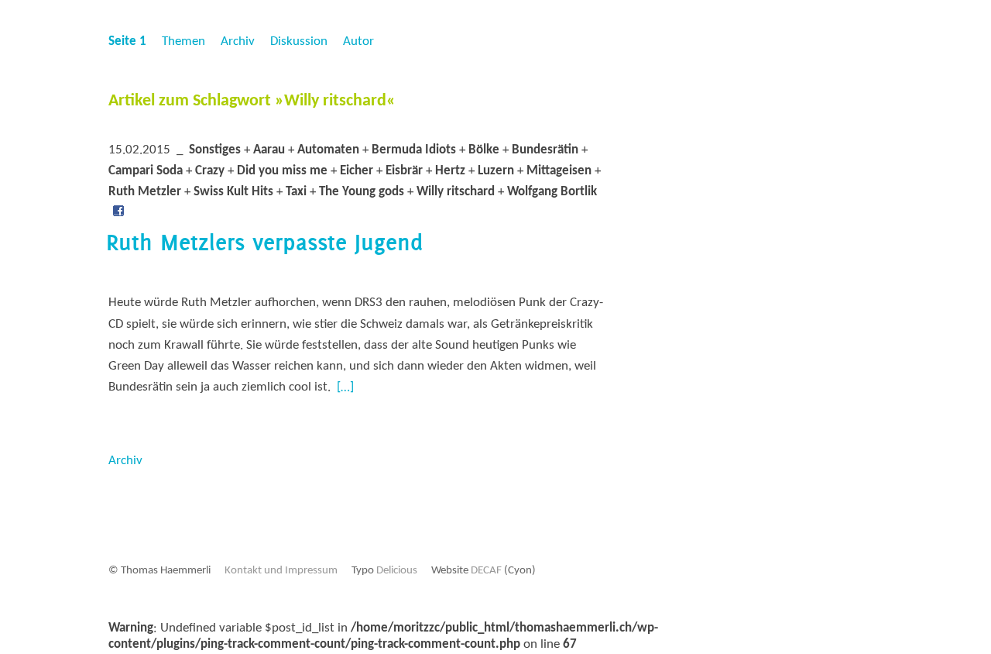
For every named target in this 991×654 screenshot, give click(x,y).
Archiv (238, 41)
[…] (345, 387)
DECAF (486, 571)
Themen (183, 41)
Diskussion (298, 41)
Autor (358, 41)
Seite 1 (127, 41)
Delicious (396, 571)
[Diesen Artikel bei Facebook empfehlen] (118, 213)
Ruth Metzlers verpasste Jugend (264, 242)
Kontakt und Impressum (281, 571)
